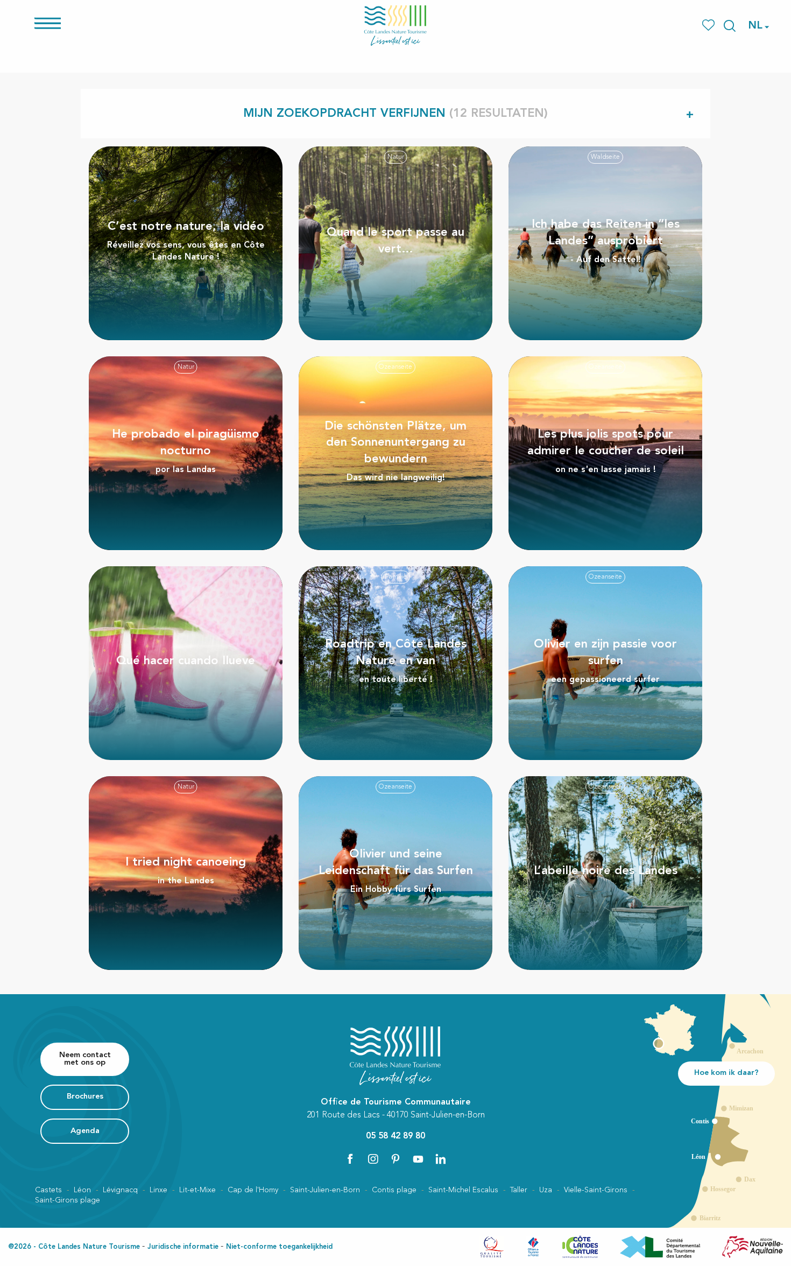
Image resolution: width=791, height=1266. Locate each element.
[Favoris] (709, 25)
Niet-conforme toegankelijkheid (279, 1246)
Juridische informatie (182, 1246)
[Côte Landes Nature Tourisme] (395, 25)
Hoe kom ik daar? (726, 1073)
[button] (729, 26)
